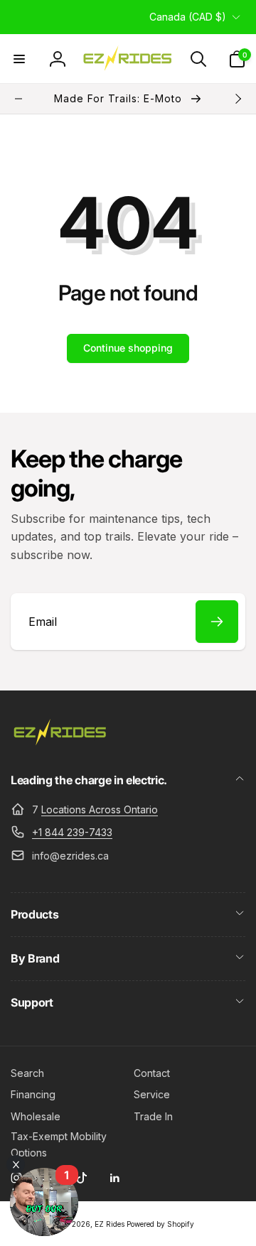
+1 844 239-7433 (72, 832)
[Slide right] (237, 99)
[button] (19, 59)
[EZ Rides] (60, 742)
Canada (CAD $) (187, 17)
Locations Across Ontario (99, 809)
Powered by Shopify (160, 1224)
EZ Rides (109, 1224)
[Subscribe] (217, 621)
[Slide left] (18, 99)
